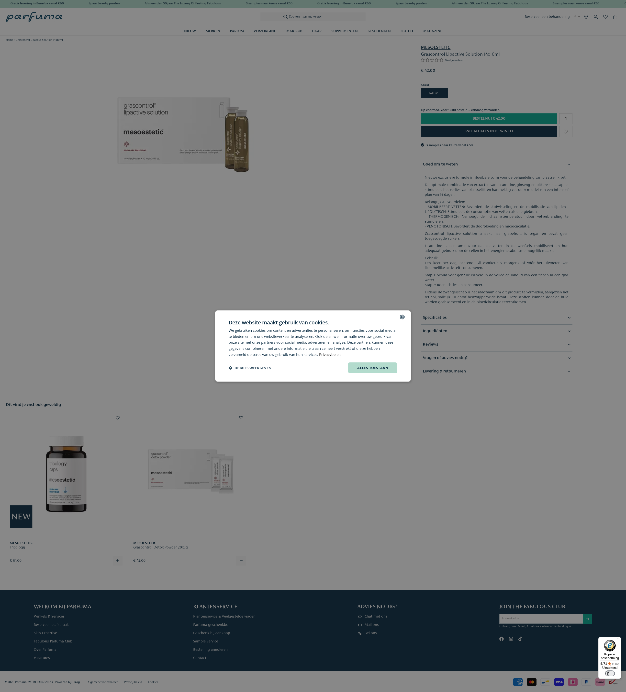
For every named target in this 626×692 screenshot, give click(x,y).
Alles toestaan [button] (372, 367)
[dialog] (313, 346)
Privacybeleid (330, 354)
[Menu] (618, 640)
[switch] (610, 673)
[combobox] (402, 316)
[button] (250, 368)
